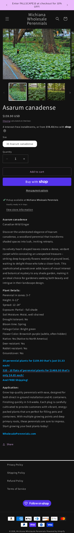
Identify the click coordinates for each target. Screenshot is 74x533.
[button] (7, 19)
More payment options (37, 190)
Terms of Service (16, 488)
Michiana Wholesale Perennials (31, 531)
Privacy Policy (15, 464)
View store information (19, 209)
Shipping (6, 121)
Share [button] (10, 444)
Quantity (7, 151)
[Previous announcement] (7, 5)
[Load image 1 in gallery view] (17, 92)
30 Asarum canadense (19, 143)
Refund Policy (15, 480)
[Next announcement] (67, 5)
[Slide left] (4, 93)
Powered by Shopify (56, 531)
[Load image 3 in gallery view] (56, 92)
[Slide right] (70, 93)
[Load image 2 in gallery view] (37, 92)
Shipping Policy (16, 472)
